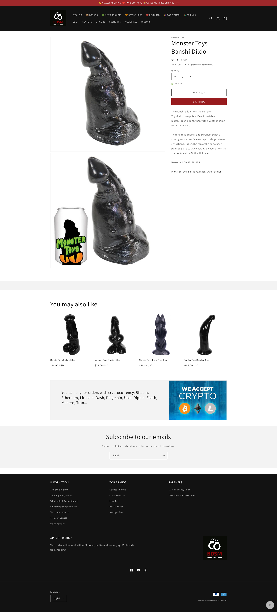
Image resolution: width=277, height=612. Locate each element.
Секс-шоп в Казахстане (182, 495)
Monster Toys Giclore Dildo (62, 360)
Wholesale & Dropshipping (64, 501)
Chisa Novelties (117, 495)
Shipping (188, 64)
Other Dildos (214, 171)
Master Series (116, 506)
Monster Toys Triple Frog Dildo (153, 360)
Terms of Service (58, 517)
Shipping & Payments (61, 495)
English (57, 598)
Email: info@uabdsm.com (63, 506)
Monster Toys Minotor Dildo (107, 360)
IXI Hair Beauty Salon (180, 489)
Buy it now (199, 101)
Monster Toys (179, 171)
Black (202, 171)
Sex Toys (193, 171)
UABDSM (208, 600)
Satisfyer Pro (116, 512)
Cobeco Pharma (117, 489)
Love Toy (113, 501)
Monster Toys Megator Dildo (197, 360)
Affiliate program (59, 489)
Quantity (175, 70)
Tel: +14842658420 (59, 512)
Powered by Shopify (219, 600)
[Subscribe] (163, 455)
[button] (210, 18)
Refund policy (57, 523)
